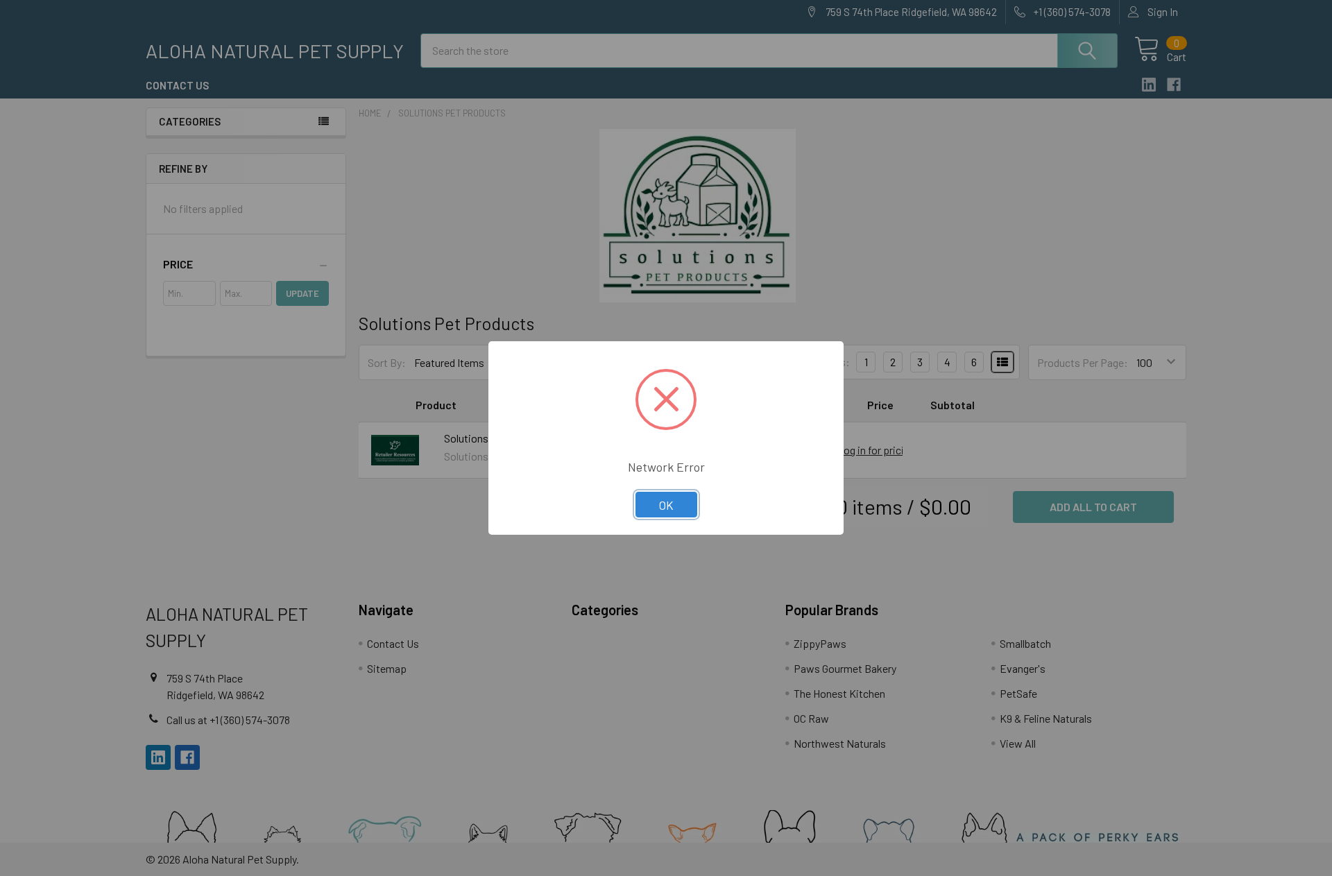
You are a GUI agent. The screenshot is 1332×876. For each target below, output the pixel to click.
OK (666, 505)
